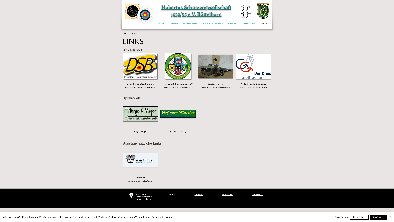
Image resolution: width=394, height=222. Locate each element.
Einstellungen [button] (341, 217)
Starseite (126, 33)
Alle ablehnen (359, 217)
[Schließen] (390, 217)
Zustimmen (378, 217)
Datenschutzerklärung (162, 217)
